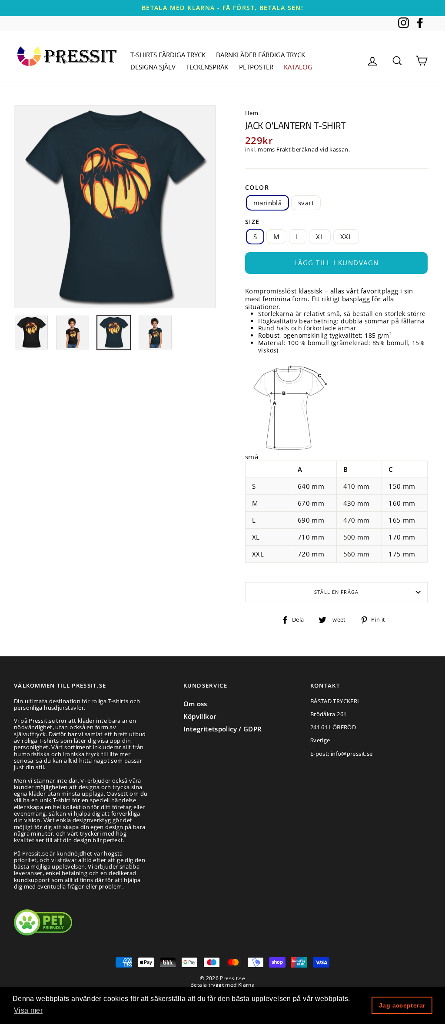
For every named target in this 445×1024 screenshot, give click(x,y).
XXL (346, 236)
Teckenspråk (207, 67)
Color (257, 187)
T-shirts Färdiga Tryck (168, 54)
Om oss (195, 703)
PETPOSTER (256, 67)
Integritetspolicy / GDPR (222, 728)
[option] (222, 8)
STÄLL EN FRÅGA (336, 592)
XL (320, 236)
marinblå (267, 202)
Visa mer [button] (28, 1010)
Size (252, 222)
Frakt (283, 149)
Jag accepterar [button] (402, 1005)
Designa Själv (153, 67)
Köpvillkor (199, 716)
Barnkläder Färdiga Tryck (260, 54)
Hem (251, 113)
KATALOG (298, 67)
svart (306, 202)
